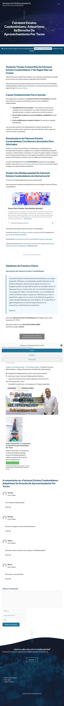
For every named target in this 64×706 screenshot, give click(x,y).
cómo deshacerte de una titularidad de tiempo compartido (33, 239)
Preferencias (32, 359)
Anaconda (11, 376)
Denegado (32, 355)
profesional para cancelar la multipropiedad (30, 232)
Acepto (32, 350)
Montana (41, 376)
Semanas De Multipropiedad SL (16, 3)
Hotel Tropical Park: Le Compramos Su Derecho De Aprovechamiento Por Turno (18, 446)
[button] (61, 345)
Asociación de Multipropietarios (16, 234)
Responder (8, 507)
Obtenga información (12, 463)
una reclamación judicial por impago (32, 164)
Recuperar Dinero (22, 88)
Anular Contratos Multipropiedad (26, 376)
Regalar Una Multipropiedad (15, 367)
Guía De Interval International (37, 373)
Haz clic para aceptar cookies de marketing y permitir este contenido (32, 336)
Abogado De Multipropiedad (17, 373)
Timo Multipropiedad (32, 367)
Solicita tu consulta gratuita (43, 48)
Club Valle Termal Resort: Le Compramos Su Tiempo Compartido (29, 384)
